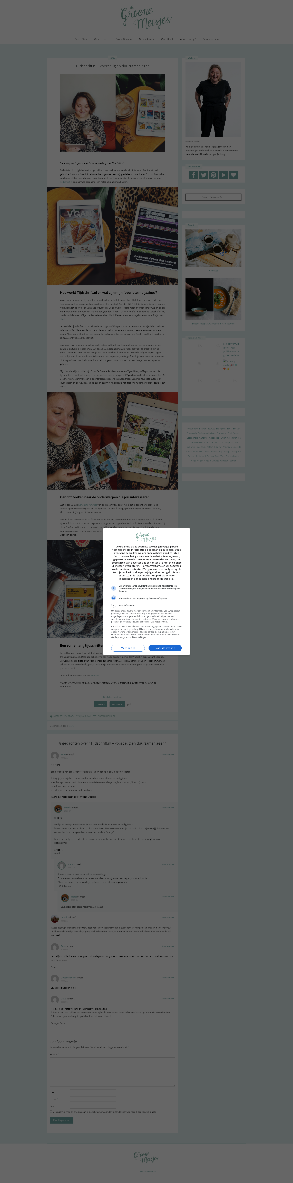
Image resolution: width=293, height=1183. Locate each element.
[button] (146, 605)
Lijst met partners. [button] (159, 621)
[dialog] (146, 591)
